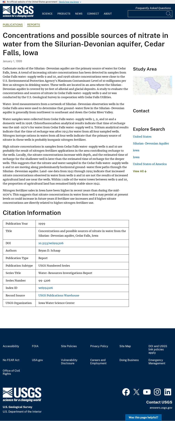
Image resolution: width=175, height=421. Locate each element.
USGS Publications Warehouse (58, 295)
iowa (136, 150)
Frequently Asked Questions (153, 8)
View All (138, 171)
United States (142, 136)
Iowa (136, 157)
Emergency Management (157, 362)
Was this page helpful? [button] (143, 417)
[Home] (18, 16)
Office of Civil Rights (11, 372)
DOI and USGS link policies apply (158, 349)
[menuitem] (47, 11)
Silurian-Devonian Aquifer (151, 143)
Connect (93, 13)
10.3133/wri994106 (51, 243)
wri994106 (45, 288)
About (108, 13)
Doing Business (129, 360)
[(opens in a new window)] (126, 391)
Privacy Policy (99, 346)
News (78, 13)
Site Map (125, 346)
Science (47, 13)
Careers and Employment (98, 362)
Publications (13, 24)
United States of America (150, 164)
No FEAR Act (11, 360)
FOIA (35, 346)
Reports (33, 24)
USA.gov (37, 360)
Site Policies (69, 346)
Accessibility (11, 346)
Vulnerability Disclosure (69, 362)
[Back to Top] (162, 408)
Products (63, 13)
